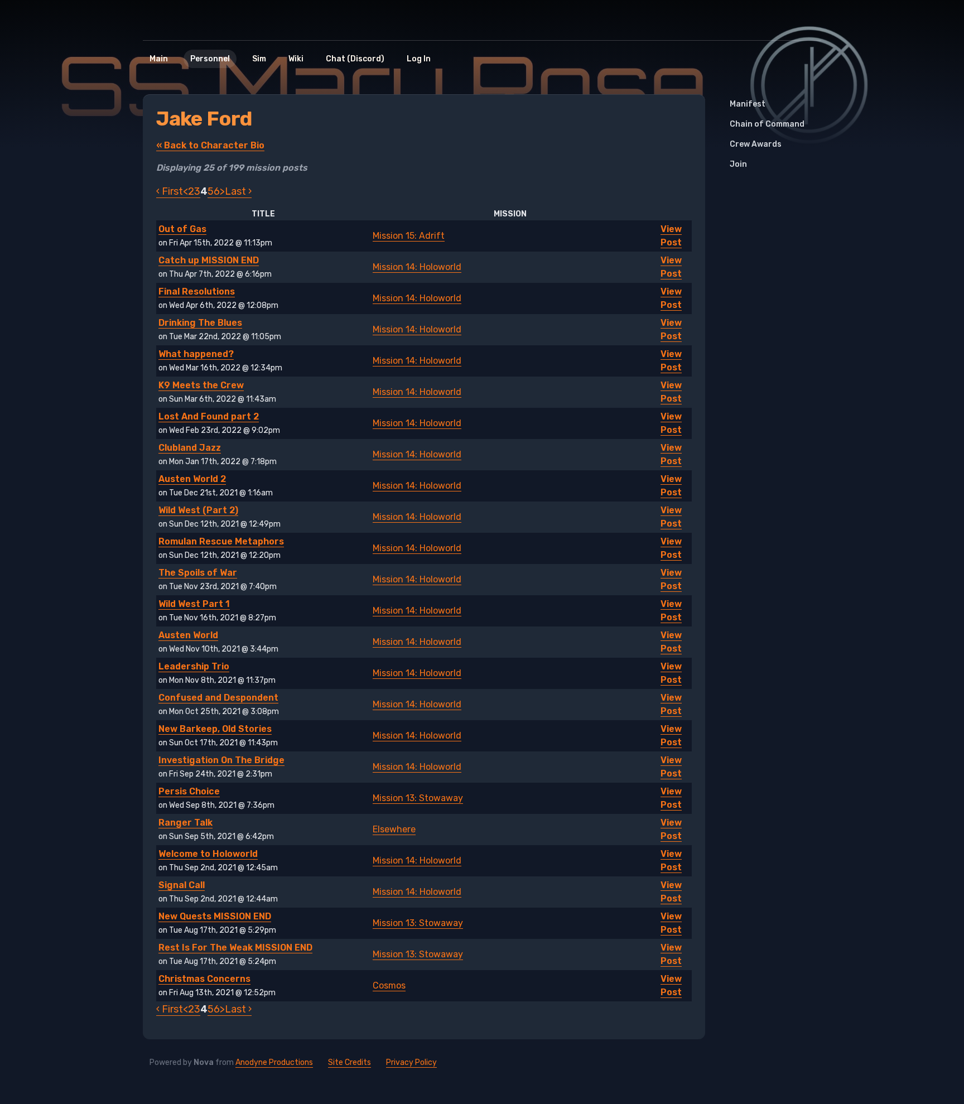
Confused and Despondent (218, 697)
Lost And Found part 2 (208, 416)
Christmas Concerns (204, 978)
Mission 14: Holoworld (417, 267)
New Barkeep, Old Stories (215, 729)
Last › (238, 191)
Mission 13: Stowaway (418, 798)
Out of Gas (182, 229)
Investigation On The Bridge (221, 760)
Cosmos (389, 985)
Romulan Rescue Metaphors (221, 541)
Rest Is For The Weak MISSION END (235, 947)
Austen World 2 (192, 479)
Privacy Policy (411, 1062)
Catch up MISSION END (208, 260)
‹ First (169, 191)
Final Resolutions (196, 291)
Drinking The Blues (200, 322)
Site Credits (349, 1062)
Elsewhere (394, 829)
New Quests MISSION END (214, 916)
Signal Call (181, 885)
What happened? (196, 354)
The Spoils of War (197, 572)
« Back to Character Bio (210, 145)
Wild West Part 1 (194, 604)
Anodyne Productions (274, 1062)
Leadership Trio (193, 666)
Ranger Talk (185, 822)
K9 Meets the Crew (201, 385)
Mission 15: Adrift (409, 235)
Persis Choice (189, 791)
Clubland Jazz (189, 447)
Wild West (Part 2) (198, 510)
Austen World (188, 635)
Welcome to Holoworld (208, 854)
